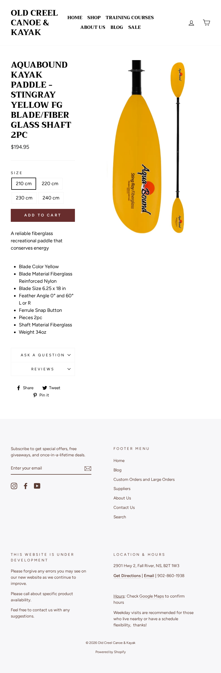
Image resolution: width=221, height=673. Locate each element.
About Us (92, 27)
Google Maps (151, 596)
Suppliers (121, 488)
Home (74, 18)
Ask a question (43, 355)
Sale (134, 27)
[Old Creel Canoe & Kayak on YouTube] (37, 486)
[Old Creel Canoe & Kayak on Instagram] (14, 486)
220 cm (50, 184)
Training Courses (130, 18)
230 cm (24, 198)
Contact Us (124, 507)
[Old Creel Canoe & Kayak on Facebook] (25, 486)
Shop (94, 18)
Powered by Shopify (110, 652)
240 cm (51, 198)
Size (17, 173)
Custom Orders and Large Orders (144, 479)
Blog (116, 27)
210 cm (24, 184)
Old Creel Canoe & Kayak (34, 22)
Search (119, 516)
